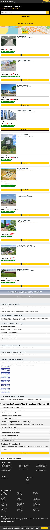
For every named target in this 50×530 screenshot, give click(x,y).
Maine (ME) (3, 499)
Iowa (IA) (34, 497)
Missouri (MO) (3, 502)
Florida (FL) (35, 494)
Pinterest (27, 483)
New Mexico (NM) (4, 504)
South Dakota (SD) (20, 508)
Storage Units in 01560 (5, 386)
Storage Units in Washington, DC (7, 467)
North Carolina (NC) (36, 504)
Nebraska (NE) (35, 502)
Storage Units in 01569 (5, 373)
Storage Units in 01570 (5, 368)
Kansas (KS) (3, 498)
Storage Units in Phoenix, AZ (23, 465)
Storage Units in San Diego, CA (24, 467)
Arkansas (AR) (3, 493)
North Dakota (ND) (4, 505)
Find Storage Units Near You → (7, 521)
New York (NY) (19, 504)
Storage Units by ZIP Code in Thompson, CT (11, 429)
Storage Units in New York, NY (7, 464)
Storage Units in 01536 (5, 392)
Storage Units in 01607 (5, 385)
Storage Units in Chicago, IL (41, 464)
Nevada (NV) (3, 503)
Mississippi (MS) (35, 500)
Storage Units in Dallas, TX (6, 466)
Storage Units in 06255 (5, 366)
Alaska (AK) (19, 492)
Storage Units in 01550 (5, 370)
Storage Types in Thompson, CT (8, 440)
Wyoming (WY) (19, 511)
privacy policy (35, 528)
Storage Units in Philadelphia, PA (41, 465)
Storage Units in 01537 (5, 374)
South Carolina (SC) (4, 508)
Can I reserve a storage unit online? (9, 418)
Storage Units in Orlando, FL (6, 470)
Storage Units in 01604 (5, 388)
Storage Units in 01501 (5, 380)
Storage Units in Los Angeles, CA (24, 464)
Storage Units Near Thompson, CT (9, 427)
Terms (7, 478)
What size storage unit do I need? (9, 412)
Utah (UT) (18, 509)
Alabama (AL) (3, 492)
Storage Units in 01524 (5, 384)
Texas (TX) (3, 509)
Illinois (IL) (3, 497)
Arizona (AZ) (35, 492)
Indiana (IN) (19, 497)
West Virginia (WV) (36, 510)
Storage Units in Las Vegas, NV (41, 470)
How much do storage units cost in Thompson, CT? (13, 407)
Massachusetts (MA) (36, 499)
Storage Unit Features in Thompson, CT (10, 437)
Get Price (47, 1)
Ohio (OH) (18, 505)
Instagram (27, 481)
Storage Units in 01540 (5, 369)
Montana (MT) (19, 502)
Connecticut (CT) (4, 494)
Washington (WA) (20, 510)
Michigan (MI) (3, 500)
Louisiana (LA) (35, 498)
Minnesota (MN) (19, 500)
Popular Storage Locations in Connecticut (11, 432)
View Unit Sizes (26, 55)
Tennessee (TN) (35, 508)
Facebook (27, 480)
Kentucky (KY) (19, 498)
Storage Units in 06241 (5, 372)
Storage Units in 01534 (5, 382)
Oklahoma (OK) (35, 505)
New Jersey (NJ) (35, 503)
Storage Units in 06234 (5, 378)
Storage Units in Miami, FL (23, 466)
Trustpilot (27, 479)
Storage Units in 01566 (5, 376)
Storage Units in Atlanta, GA (40, 466)
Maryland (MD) (19, 499)
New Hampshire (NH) (20, 503)
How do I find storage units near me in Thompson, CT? (13, 410)
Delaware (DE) (19, 494)
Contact (2, 478)
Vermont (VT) (35, 509)
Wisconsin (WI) (3, 511)
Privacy (5, 478)
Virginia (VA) (3, 510)
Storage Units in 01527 (5, 381)
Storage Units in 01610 (5, 389)
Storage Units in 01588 (5, 377)
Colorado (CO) (35, 493)
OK (44, 527)
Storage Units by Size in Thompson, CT (10, 435)
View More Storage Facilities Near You (25, 296)
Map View (25, 31)
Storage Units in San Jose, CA (41, 467)
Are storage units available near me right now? (12, 415)
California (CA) (19, 493)
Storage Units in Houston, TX (6, 465)
